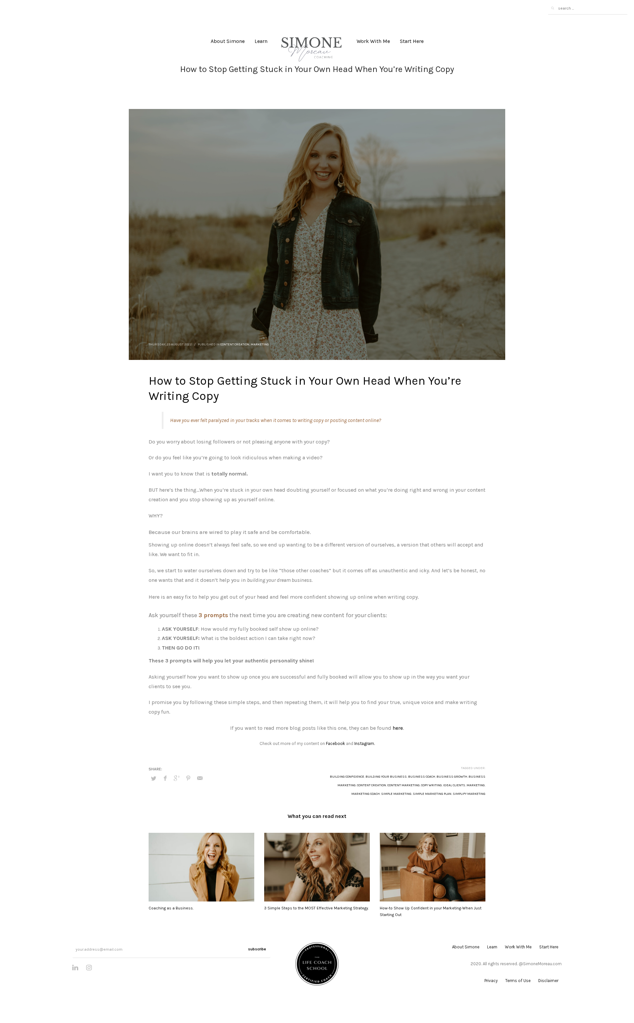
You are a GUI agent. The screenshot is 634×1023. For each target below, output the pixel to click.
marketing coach (365, 794)
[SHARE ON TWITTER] (153, 779)
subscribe (257, 949)
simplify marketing (469, 794)
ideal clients (454, 785)
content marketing (403, 785)
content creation (371, 785)
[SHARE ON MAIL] (200, 778)
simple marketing (396, 794)
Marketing (260, 344)
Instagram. (364, 743)
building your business (386, 777)
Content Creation (234, 344)
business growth (452, 777)
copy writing (431, 785)
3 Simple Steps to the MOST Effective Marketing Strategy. (316, 908)
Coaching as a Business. (171, 908)
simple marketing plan (432, 794)
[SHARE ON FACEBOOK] (165, 778)
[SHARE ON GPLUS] (177, 778)
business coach (421, 777)
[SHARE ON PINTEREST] (188, 778)
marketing (476, 785)
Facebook (335, 743)
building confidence (347, 777)
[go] (552, 8)
